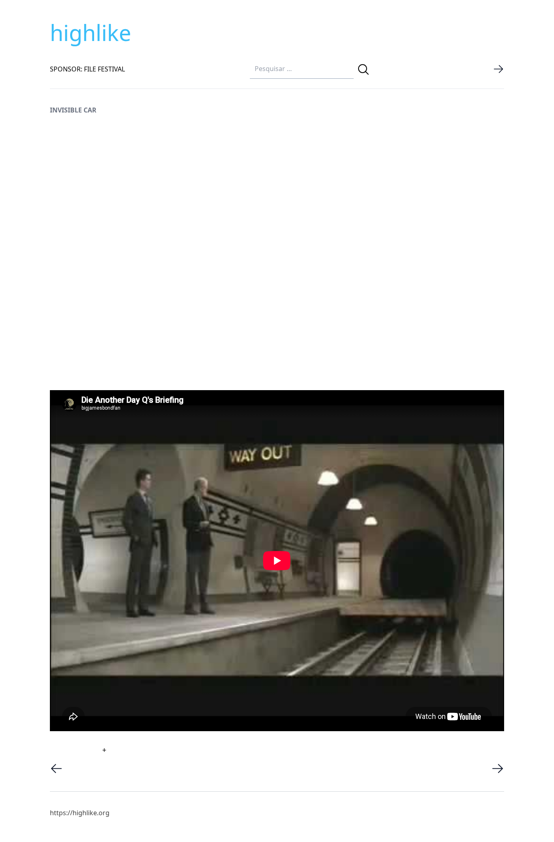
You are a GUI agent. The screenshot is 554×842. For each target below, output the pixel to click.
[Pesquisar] (363, 69)
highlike (90, 32)
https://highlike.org (80, 812)
